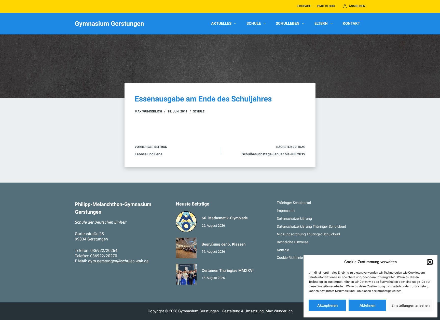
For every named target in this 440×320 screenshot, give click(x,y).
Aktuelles (221, 23)
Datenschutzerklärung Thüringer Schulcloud (311, 226)
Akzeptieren (327, 305)
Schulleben (287, 23)
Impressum (286, 211)
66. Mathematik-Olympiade (225, 218)
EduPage (304, 6)
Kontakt (351, 23)
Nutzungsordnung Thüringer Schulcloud (308, 234)
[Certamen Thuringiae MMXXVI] (186, 274)
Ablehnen (367, 305)
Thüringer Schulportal (294, 203)
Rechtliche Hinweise (292, 242)
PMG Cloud (326, 6)
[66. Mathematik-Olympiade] (186, 221)
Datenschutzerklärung (294, 218)
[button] (429, 262)
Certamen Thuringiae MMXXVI (228, 270)
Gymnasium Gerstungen (109, 23)
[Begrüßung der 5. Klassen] (186, 248)
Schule (253, 23)
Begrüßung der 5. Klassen (223, 244)
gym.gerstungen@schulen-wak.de (118, 261)
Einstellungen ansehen (410, 305)
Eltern (321, 23)
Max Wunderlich (279, 311)
